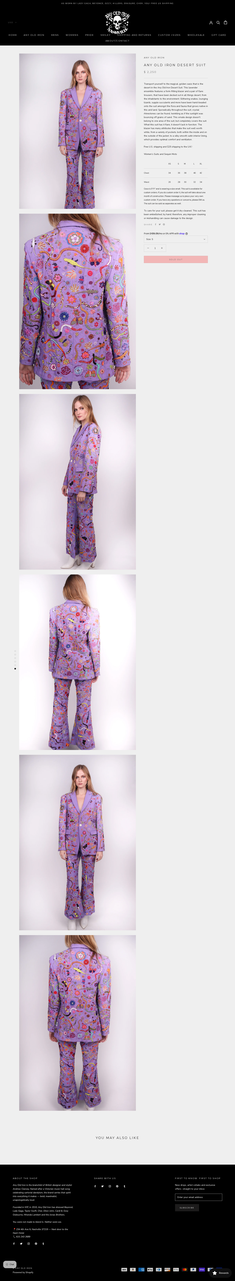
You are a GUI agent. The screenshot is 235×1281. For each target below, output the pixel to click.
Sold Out (176, 259)
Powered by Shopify (23, 1272)
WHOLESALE (196, 35)
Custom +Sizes (169, 35)
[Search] (218, 22)
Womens (72, 35)
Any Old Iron (34, 35)
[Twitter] (160, 224)
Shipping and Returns (134, 35)
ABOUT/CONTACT (118, 40)
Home (13, 35)
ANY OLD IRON (154, 57)
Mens (55, 35)
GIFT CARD (219, 35)
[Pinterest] (164, 224)
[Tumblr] (43, 1243)
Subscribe (187, 1207)
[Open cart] (225, 22)
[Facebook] (156, 224)
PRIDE (89, 35)
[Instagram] (28, 1243)
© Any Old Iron (22, 1268)
